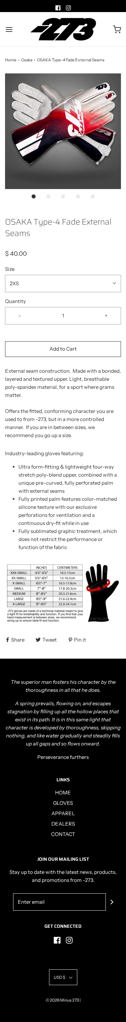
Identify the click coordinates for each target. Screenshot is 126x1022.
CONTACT (63, 834)
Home (10, 59)
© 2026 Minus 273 (62, 1000)
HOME (63, 792)
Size (9, 269)
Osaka (26, 59)
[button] (63, 131)
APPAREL (63, 813)
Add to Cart (63, 349)
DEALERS (63, 824)
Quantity (15, 301)
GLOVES (63, 803)
